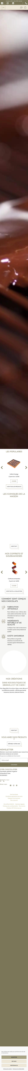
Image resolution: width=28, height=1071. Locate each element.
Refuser (14, 1061)
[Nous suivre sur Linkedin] (13, 3)
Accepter (14, 1057)
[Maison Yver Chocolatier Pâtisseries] (14, 790)
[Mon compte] (21, 7)
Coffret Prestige (14, 474)
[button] (2, 467)
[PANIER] (25, 8)
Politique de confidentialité (18, 1069)
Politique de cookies (7, 1069)
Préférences (14, 1065)
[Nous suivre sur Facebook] (2, 3)
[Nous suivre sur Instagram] (8, 3)
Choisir (14, 481)
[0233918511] (4, 781)
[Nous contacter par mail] (1, 781)
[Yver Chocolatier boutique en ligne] (3, 7)
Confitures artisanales (14, 578)
